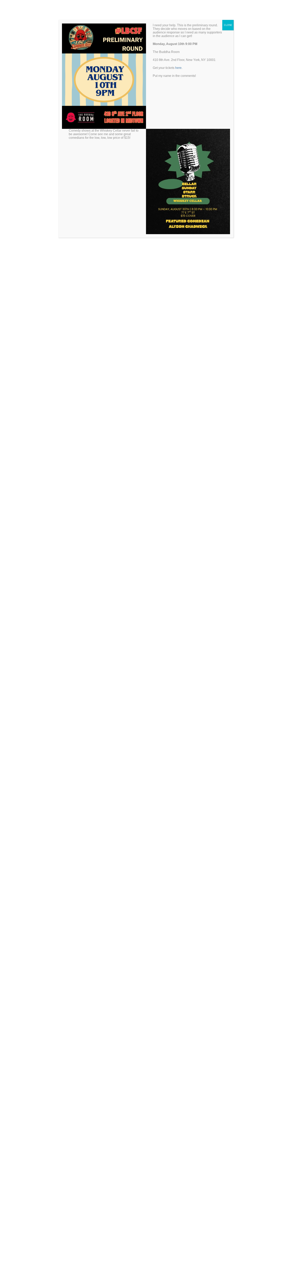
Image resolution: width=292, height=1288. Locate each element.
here (178, 67)
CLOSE (228, 25)
